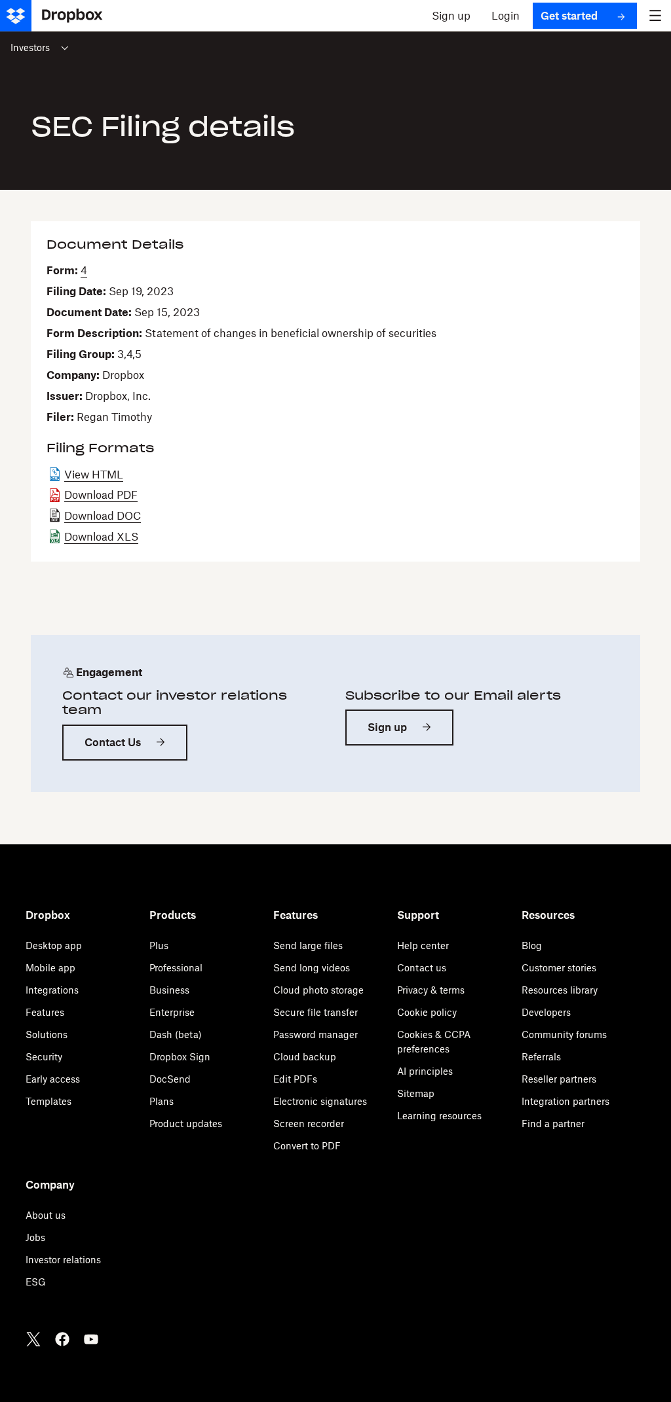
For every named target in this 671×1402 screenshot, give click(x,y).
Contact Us (113, 742)
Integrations (52, 990)
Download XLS (101, 536)
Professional (175, 967)
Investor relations (63, 1259)
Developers (546, 1012)
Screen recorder (308, 1123)
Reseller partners (559, 1079)
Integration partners (565, 1101)
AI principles (425, 1071)
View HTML (93, 474)
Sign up (387, 727)
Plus (158, 945)
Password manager (315, 1034)
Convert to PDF (307, 1145)
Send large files (308, 945)
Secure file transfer (315, 1012)
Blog (532, 945)
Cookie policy (427, 1012)
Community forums (564, 1034)
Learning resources (439, 1115)
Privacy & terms (431, 990)
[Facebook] (62, 1339)
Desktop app (54, 945)
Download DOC (102, 515)
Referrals (541, 1056)
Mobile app (50, 967)
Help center (423, 945)
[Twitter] (33, 1339)
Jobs (35, 1237)
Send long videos (311, 967)
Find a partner (553, 1123)
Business (169, 990)
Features (45, 1012)
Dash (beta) (175, 1034)
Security (44, 1056)
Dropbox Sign (179, 1056)
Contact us (421, 967)
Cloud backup (304, 1056)
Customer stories (559, 967)
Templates (48, 1101)
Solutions (46, 1034)
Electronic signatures (320, 1101)
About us (46, 1215)
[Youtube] (91, 1339)
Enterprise (172, 1012)
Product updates (185, 1123)
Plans (161, 1101)
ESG (36, 1281)
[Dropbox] (56, 15)
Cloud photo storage (318, 990)
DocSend (170, 1079)
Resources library (560, 990)
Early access (53, 1079)
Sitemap (415, 1093)
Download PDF (101, 494)
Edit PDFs (295, 1079)
